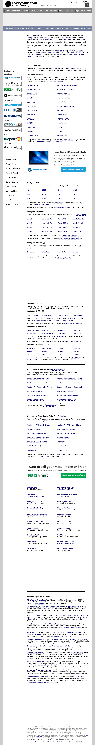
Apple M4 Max (63, 227)
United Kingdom (48, 348)
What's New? (16, 11)
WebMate (85, 2)
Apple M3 (30, 223)
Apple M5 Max (47, 231)
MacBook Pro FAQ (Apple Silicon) (69, 425)
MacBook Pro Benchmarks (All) (68, 383)
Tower (75, 252)
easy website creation (58, 632)
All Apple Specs (56, 81)
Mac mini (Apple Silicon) (65, 106)
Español (39, 670)
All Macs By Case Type (64, 258)
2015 (75, 198)
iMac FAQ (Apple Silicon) (66, 429)
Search (25, 11)
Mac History (31, 548)
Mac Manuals (62, 535)
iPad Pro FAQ (31, 450)
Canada (61, 348)
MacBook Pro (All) (33, 89)
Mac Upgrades (32, 528)
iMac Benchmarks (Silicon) (36, 391)
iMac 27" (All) (61, 102)
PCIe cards (63, 639)
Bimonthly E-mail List (65, 488)
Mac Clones (31, 541)
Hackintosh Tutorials (65, 548)
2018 (28, 198)
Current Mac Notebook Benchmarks (70, 387)
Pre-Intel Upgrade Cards (66, 541)
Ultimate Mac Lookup (74, 323)
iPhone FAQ (61, 442)
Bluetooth (61, 333)
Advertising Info (54, 741)
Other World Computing (36, 600)
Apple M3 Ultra (78, 223)
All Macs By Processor (70, 235)
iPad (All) (30, 123)
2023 (75, 190)
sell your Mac (61, 615)
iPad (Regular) (32, 127)
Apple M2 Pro (47, 219)
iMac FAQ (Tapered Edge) (36, 433)
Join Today (61, 489)
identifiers (48, 39)
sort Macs (57, 54)
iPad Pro (30, 131)
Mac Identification (40, 320)
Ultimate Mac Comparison (37, 515)
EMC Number (63, 315)
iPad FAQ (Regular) (34, 446)
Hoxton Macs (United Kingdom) (39, 646)
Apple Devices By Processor (68, 238)
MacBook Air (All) (33, 85)
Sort (46, 11)
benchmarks (66, 39)
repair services (78, 676)
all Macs (56, 68)
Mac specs (60, 51)
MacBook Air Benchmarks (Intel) (38, 383)
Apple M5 (76, 227)
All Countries (76, 357)
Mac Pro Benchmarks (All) (66, 400)
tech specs (64, 37)
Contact (29, 741)
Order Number (78, 315)
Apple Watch (80, 11)
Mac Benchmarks (63, 528)
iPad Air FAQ (61, 446)
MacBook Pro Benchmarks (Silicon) (39, 387)
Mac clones (58, 202)
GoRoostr (30, 607)
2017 (44, 198)
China (44, 354)
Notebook (30, 252)
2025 (44, 190)
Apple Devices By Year (62, 207)
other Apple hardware (71, 607)
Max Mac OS (78, 330)
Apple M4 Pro (47, 227)
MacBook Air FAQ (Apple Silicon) (38, 425)
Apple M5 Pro (31, 231)
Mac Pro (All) (31, 114)
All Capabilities (59, 336)
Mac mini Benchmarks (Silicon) (38, 395)
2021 (44, 194)
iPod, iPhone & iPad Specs (67, 494)
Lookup (32, 11)
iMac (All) (30, 98)
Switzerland (77, 351)
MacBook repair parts (57, 624)
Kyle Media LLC (45, 741)
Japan (29, 354)
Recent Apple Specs (43, 421)
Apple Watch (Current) (65, 135)
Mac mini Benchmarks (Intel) (67, 395)
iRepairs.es (31, 670)
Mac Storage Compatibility (67, 521)
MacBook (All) (32, 94)
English (48, 670)
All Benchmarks (57, 370)
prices (83, 39)
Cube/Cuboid (62, 252)
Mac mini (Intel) (32, 110)
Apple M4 (30, 227)
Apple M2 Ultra (78, 219)
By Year (42, 496)
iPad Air (59, 127)
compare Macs (37, 54)
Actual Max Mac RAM (35, 521)
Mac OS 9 (77, 333)
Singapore (77, 354)
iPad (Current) (62, 123)
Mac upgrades (77, 51)
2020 (60, 194)
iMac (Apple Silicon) (64, 98)
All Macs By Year (42, 204)
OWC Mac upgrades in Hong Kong (41, 682)
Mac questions (49, 52)
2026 (28, 190)
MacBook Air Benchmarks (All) (38, 379)
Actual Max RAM (33, 330)
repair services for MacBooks (44, 665)
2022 (28, 194)
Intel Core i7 (77, 231)
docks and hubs (73, 639)
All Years (77, 186)
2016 (60, 198)
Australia (76, 348)
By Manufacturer (63, 543)
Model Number (47, 315)
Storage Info (31, 333)
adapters (83, 639)
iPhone (61, 11)
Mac (82, 35)
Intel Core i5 (62, 231)
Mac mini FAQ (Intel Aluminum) (38, 437)
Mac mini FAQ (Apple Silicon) (67, 433)
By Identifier (72, 318)
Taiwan (60, 354)
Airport (60, 330)
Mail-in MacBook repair (71, 627)
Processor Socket (48, 330)
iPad (67, 11)
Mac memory (48, 639)
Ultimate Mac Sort (75, 341)
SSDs (56, 639)
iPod (72, 11)
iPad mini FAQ (62, 450)
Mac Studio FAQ (63, 437)
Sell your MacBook (42, 607)
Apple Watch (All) (33, 135)
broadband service (61, 636)
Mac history (75, 52)
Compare (40, 11)
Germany (30, 351)
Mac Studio (61, 110)
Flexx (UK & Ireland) (34, 639)
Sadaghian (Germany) (35, 661)
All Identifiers (41, 318)
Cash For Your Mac (34, 615)
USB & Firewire (47, 333)
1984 (81, 202)
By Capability (37, 338)
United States (31, 348)
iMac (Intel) (31, 102)
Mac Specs (53, 11)
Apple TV (90, 11)
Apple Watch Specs (34, 501)
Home (8, 11)
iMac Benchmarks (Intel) (65, 391)
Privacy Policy (38, 736)
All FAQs (61, 416)
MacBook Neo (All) (63, 94)
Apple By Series (32, 496)
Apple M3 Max (63, 223)
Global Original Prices (34, 359)
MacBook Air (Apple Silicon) (67, 85)
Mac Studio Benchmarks (35, 400)
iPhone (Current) (63, 119)
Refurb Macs (57, 646)
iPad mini (60, 131)
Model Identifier (32, 315)
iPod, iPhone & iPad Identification (62, 320)
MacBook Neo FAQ (34, 429)
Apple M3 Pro (47, 223)
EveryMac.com (36, 741)
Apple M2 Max (63, 219)
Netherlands (62, 351)
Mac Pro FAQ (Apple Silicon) (37, 442)
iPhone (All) (31, 119)
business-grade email (34, 634)
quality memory (77, 653)
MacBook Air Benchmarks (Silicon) (69, 379)
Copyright (73, 741)
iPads (67, 646)
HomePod (37, 503)
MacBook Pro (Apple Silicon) (67, 89)
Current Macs (62, 114)
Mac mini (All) (31, 106)
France (44, 351)
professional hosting (74, 632)
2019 (75, 194)
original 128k (72, 68)
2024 (60, 190)
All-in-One (45, 252)
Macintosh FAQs (33, 535)
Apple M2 (30, 219)
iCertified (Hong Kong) (35, 676)
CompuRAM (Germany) (36, 653)
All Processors (80, 215)
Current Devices (55, 141)
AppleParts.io (32, 624)
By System (73, 543)
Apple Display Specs (65, 501)
